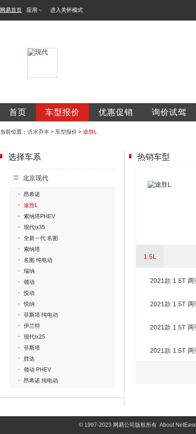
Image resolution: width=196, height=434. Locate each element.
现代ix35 (34, 227)
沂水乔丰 (38, 132)
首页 (17, 112)
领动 (29, 282)
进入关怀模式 (66, 10)
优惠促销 (115, 112)
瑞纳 (29, 271)
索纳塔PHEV (39, 216)
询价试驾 (169, 112)
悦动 (29, 293)
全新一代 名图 (41, 238)
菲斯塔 (32, 348)
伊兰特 (32, 326)
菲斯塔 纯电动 (41, 315)
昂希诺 (32, 194)
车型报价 (62, 112)
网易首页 (11, 10)
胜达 (29, 359)
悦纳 (29, 304)
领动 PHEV (37, 369)
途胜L (31, 205)
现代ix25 (34, 337)
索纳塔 (32, 249)
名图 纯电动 (38, 260)
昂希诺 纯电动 (41, 380)
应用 (31, 10)
